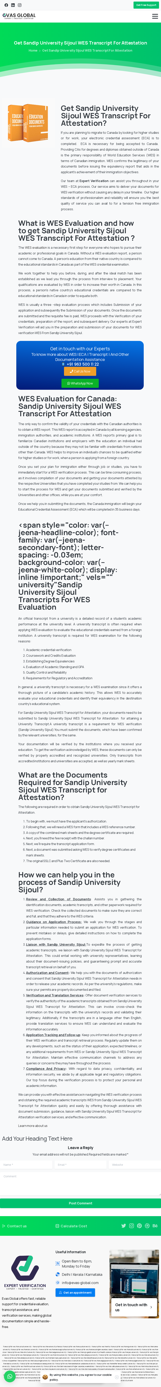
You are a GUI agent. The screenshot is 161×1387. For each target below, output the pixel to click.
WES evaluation (36, 247)
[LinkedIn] (13, 5)
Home (33, 50)
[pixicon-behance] (155, 1225)
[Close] (117, 1377)
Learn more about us (33, 1126)
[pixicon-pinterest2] (139, 1225)
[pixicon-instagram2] (131, 1225)
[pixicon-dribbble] (147, 1225)
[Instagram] (19, 5)
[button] (10, 1376)
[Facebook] (6, 5)
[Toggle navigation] (155, 16)
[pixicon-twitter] (124, 1225)
